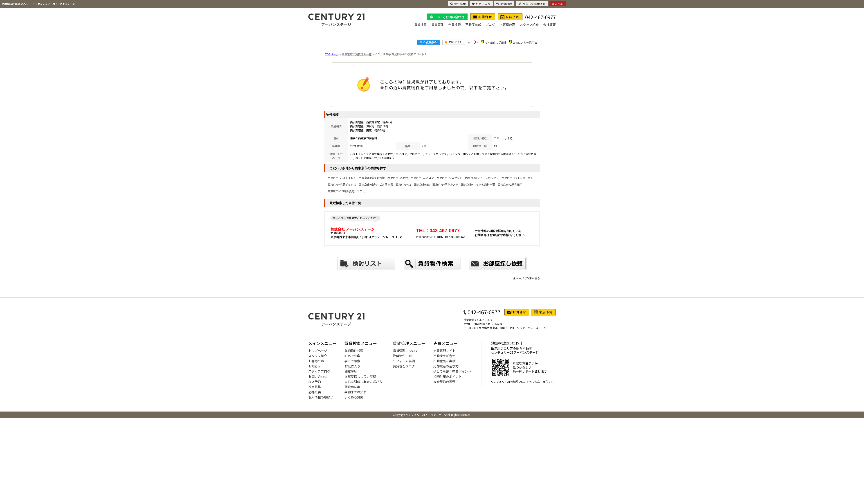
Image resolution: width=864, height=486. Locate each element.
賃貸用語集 (352, 387)
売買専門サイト (444, 350)
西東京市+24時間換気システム (346, 191)
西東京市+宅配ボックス (342, 184)
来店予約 (314, 381)
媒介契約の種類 (444, 381)
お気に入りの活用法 (525, 42)
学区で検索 (352, 361)
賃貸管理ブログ (404, 366)
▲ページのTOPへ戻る (526, 278)
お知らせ (314, 366)
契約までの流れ (355, 392)
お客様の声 (507, 24)
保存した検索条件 (534, 4)
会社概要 (549, 24)
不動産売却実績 (444, 361)
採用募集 (314, 387)
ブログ (490, 24)
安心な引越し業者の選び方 (363, 381)
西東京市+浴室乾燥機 (372, 178)
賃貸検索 (420, 24)
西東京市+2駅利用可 (510, 184)
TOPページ (332, 54)
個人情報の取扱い (320, 397)
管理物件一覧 (402, 355)
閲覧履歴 (350, 371)
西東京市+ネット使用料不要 (478, 184)
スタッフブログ (319, 371)
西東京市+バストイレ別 (342, 178)
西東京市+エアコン (422, 178)
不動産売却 (473, 24)
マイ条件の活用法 (495, 42)
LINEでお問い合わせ (450, 17)
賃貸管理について (405, 350)
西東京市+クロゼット (449, 178)
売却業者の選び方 (446, 366)
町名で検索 (352, 355)
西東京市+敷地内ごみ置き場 (376, 184)
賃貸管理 (437, 24)
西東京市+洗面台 (397, 178)
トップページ (317, 350)
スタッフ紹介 (529, 24)
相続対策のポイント (447, 376)
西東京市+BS (422, 184)
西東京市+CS (403, 184)
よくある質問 (353, 397)
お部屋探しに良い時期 (360, 376)
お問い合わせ (317, 376)
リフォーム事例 (404, 361)
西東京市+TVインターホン (517, 178)
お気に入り (352, 366)
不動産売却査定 (444, 355)
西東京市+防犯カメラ (445, 184)
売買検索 (454, 24)
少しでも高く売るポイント (452, 371)
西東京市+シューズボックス (482, 178)
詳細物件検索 (353, 350)
